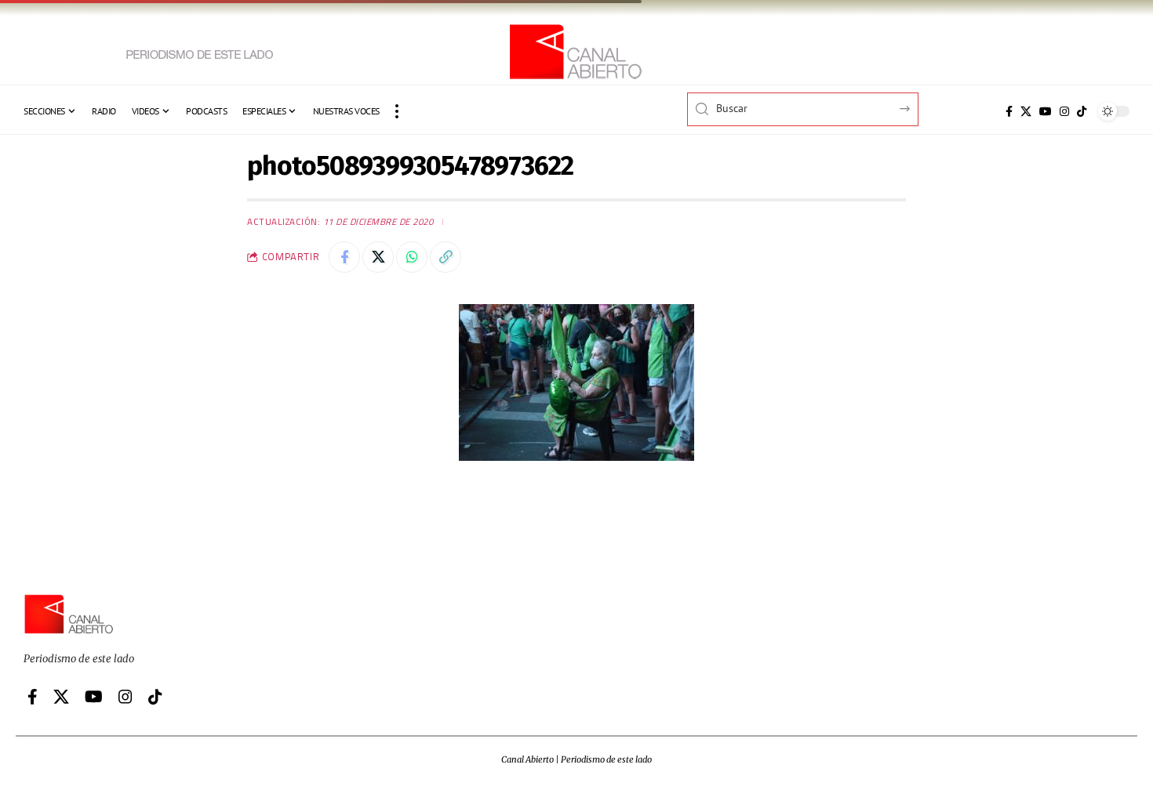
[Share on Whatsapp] (411, 257)
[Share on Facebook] (344, 257)
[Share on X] (378, 257)
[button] (396, 111)
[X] (1026, 111)
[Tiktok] (1081, 111)
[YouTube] (1045, 111)
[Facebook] (1009, 111)
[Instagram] (1064, 111)
